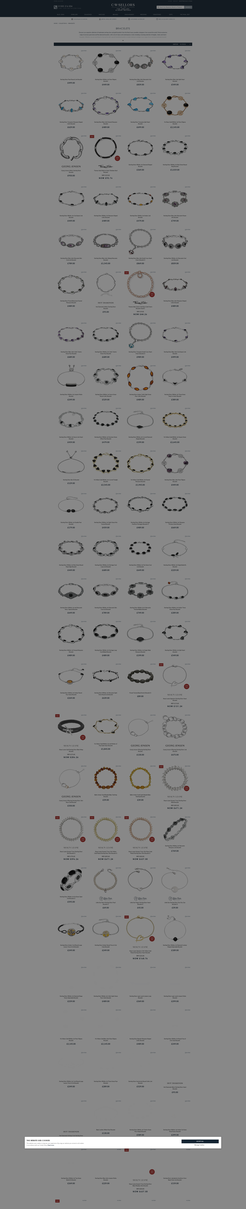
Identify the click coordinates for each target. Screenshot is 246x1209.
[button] (200, 1145)
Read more (51, 1145)
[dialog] (123, 1143)
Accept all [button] (200, 1141)
